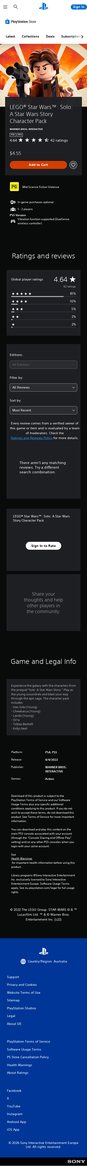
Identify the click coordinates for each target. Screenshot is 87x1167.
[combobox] (43, 365)
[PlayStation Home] (43, 6)
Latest (10, 36)
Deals (50, 36)
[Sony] (76, 1165)
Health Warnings (21, 858)
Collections (30, 36)
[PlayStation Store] (21, 21)
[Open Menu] (5, 7)
